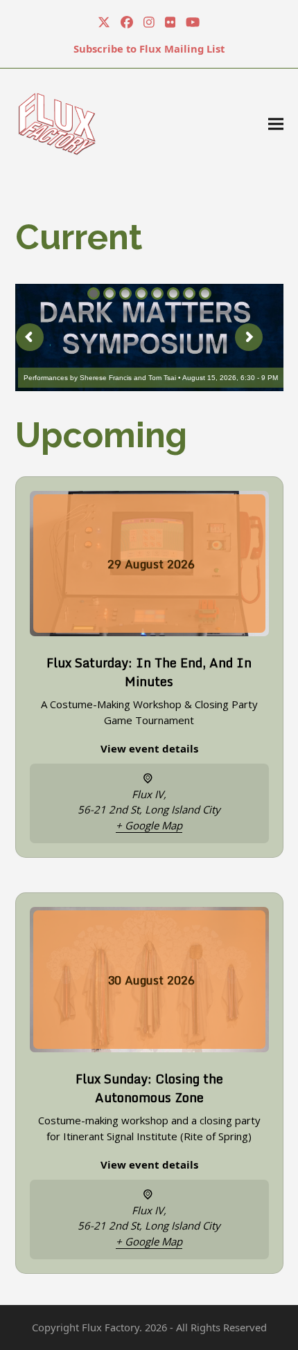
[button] (275, 123)
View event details (149, 748)
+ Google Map (149, 825)
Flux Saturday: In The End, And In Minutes (149, 672)
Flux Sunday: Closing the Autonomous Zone (149, 1088)
